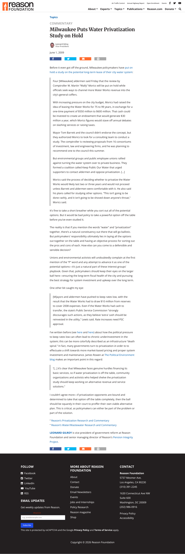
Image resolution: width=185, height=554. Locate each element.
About (92, 9)
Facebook (29, 473)
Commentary (61, 23)
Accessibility (127, 518)
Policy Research (79, 507)
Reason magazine (80, 512)
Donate (169, 9)
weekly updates (35, 507)
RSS (26, 493)
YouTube (30, 488)
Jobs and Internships (82, 502)
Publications (134, 9)
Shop (73, 517)
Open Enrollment (153, 3)
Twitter (28, 478)
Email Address (31, 513)
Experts (105, 9)
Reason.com (154, 9)
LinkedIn (29, 483)
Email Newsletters (80, 492)
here (79, 332)
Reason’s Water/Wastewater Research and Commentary (84, 425)
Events (164, 3)
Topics (118, 9)
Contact (74, 482)
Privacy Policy (128, 513)
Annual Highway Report (135, 3)
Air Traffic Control (118, 3)
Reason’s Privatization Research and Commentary (80, 420)
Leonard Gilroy (61, 432)
